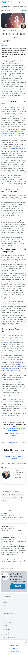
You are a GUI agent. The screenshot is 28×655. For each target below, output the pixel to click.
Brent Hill (4, 45)
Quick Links (6, 596)
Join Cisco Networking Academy (18, 586)
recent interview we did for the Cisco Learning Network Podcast (12, 133)
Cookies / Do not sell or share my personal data (11, 628)
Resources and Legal (9, 613)
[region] (14, 647)
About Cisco (6, 599)
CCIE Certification (9, 491)
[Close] (26, 642)
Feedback (5, 617)
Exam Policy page (11, 370)
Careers (5, 605)
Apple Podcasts (15, 148)
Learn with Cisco (11, 6)
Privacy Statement (13, 648)
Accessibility (6, 631)
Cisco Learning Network (14, 442)
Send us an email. (12, 415)
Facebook (13, 456)
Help (4, 619)
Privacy (5, 625)
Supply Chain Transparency (9, 637)
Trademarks (6, 634)
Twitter (7, 456)
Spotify (24, 148)
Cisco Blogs (10, 2)
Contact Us (5, 602)
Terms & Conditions (7, 622)
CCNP (16, 491)
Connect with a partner (8, 608)
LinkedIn (20, 456)
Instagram (14, 458)
